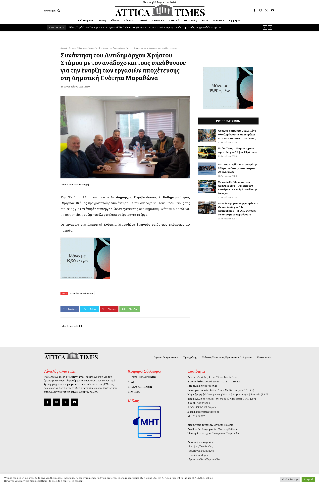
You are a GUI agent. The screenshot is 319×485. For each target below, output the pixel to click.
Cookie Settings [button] (290, 479)
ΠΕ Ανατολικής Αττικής (87, 47)
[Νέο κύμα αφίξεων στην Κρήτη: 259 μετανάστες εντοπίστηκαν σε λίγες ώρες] (207, 168)
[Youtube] (272, 10)
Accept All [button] (308, 479)
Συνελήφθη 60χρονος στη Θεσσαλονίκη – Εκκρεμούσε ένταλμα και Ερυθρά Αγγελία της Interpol (237, 187)
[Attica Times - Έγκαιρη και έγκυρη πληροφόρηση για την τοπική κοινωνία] (160, 10)
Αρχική (63, 47)
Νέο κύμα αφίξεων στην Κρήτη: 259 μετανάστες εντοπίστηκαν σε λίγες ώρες (237, 168)
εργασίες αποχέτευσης (81, 293)
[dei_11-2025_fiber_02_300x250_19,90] (125, 258)
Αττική (72, 47)
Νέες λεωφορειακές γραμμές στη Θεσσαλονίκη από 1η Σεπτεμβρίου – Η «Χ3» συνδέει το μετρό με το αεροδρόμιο (238, 208)
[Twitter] (266, 10)
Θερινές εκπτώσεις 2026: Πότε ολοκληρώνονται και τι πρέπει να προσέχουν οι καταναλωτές (237, 134)
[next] (270, 27)
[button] (52, 10)
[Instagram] (260, 10)
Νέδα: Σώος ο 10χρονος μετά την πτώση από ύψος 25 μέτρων (237, 150)
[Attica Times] (71, 355)
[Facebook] (254, 10)
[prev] (265, 27)
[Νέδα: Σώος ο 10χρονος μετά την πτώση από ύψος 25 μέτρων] (207, 152)
